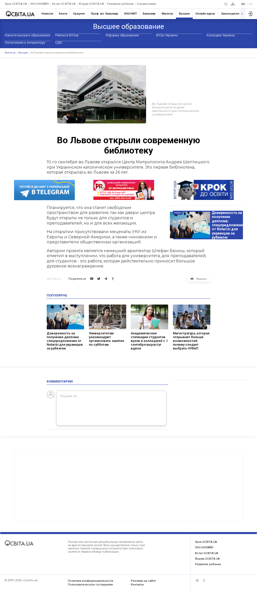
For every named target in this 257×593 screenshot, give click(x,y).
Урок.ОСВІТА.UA (16, 4)
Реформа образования (122, 35)
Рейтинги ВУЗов (67, 35)
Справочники (146, 4)
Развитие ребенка (120, 4)
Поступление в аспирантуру (25, 42)
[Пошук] (225, 4)
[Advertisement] (128, 485)
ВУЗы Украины (167, 35)
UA (250, 4)
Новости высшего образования (27, 35)
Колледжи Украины (221, 35)
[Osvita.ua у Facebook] (204, 580)
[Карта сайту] (233, 4)
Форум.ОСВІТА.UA (91, 4)
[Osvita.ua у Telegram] (197, 580)
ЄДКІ (58, 42)
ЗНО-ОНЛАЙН (39, 4)
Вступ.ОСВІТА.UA (64, 4)
